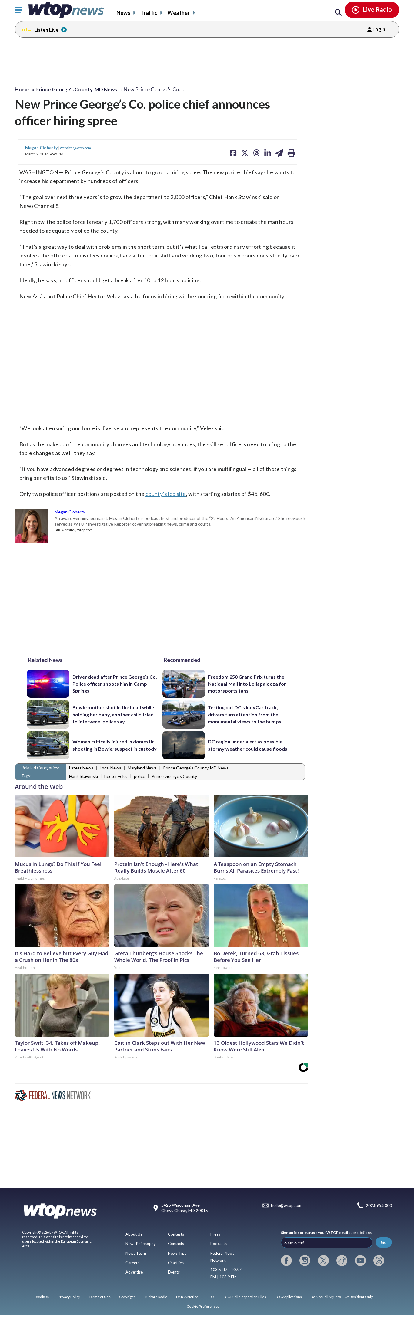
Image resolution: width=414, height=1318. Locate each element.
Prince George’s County (174, 776)
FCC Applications (288, 1296)
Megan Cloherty (41, 147)
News (123, 12)
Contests (176, 1234)
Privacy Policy (69, 1296)
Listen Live (46, 30)
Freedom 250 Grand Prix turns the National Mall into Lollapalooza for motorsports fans (247, 684)
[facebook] (286, 1260)
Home (22, 89)
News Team (135, 1253)
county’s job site (165, 493)
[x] (323, 1260)
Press (215, 1234)
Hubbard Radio (155, 1296)
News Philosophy (140, 1243)
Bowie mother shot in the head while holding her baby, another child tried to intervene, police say (113, 714)
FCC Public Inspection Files (244, 1296)
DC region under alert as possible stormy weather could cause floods (247, 745)
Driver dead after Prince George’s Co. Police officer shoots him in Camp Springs (114, 684)
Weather (178, 12)
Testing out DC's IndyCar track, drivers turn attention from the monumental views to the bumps (244, 714)
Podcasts (218, 1243)
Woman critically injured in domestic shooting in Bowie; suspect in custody (114, 745)
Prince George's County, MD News (196, 767)
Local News (110, 767)
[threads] (378, 1260)
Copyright (127, 1296)
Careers (132, 1262)
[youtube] (360, 1260)
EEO (210, 1296)
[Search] (338, 12)
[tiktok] (341, 1260)
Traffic (148, 12)
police (139, 776)
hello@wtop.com (286, 1205)
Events (174, 1272)
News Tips (177, 1253)
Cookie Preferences (203, 1306)
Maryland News (142, 767)
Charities (176, 1262)
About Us (133, 1234)
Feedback (41, 1296)
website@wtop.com (75, 148)
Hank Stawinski (83, 776)
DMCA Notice (187, 1296)
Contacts (176, 1243)
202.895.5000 (379, 1205)
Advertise (134, 1272)
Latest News (81, 767)
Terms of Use (100, 1296)
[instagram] (304, 1260)
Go (384, 1242)
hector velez (116, 776)
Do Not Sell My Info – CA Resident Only (342, 1296)
